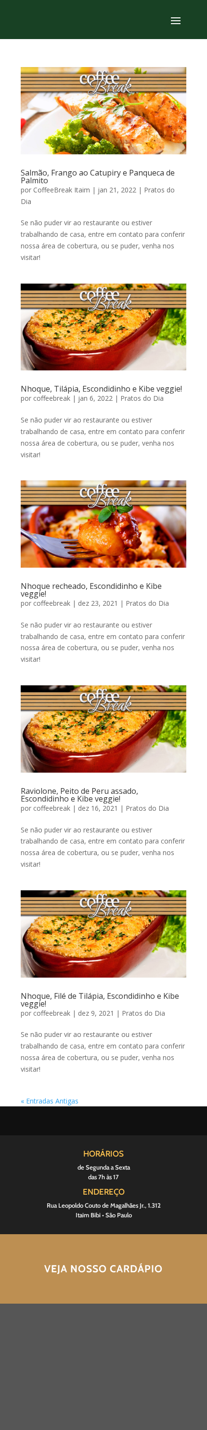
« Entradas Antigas (49, 1100)
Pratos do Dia (142, 398)
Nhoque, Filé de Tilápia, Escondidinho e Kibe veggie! (100, 1000)
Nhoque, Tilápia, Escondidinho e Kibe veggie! (101, 388)
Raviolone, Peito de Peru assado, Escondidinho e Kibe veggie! (79, 795)
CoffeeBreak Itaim (61, 189)
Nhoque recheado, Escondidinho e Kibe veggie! (91, 590)
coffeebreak (51, 398)
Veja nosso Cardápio (103, 1269)
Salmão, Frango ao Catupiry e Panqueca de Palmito (98, 176)
